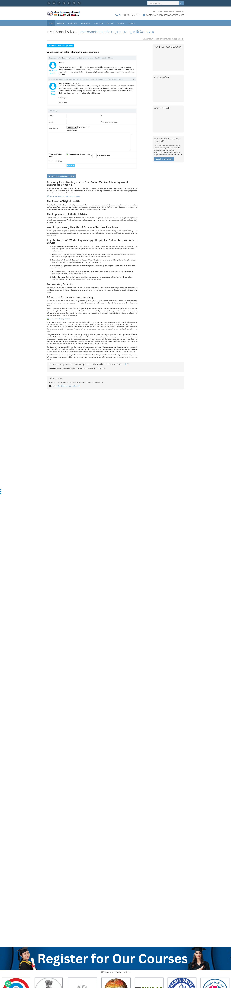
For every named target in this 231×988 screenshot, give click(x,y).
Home (51, 23)
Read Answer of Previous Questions (60, 46)
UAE (173, 39)
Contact (131, 23)
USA (179, 39)
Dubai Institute (169, 11)
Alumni (121, 23)
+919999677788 (130, 14)
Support (110, 23)
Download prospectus (164, 159)
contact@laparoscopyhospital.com (165, 14)
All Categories (65, 58)
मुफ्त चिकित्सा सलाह (142, 31)
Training (61, 23)
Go (181, 3)
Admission (72, 23)
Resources (98, 23)
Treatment (85, 23)
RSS (127, 364)
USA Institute (180, 11)
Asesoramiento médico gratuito (103, 31)
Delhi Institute (157, 11)
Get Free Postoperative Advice (62, 176)
